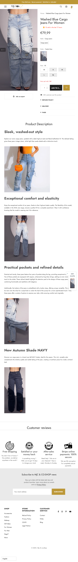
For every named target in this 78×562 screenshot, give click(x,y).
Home (42, 13)
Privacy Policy (41, 484)
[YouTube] (71, 511)
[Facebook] (59, 511)
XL (53, 75)
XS (44, 70)
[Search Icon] (61, 7)
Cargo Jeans (44, 43)
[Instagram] (63, 511)
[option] (18, 50)
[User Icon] (66, 6)
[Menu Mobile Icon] (5, 6)
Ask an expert (20, 96)
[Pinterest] (67, 511)
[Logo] (17, 6)
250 (44, 95)
